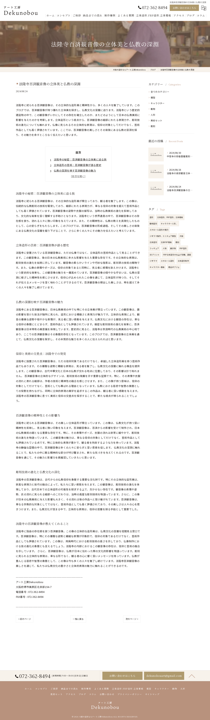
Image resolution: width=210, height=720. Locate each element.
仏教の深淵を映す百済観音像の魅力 (75, 170)
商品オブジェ (174, 267)
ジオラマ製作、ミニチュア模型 (163, 236)
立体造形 (153, 242)
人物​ (164, 248)
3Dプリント (154, 254)
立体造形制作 (183, 260)
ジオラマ (153, 260)
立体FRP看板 (166, 242)
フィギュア (154, 248)
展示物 (173, 248)
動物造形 (153, 223)
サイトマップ (152, 694)
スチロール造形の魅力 (159, 229)
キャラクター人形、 (169, 223)
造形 (151, 217)
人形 (153, 114)
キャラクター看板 (157, 267)
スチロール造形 (167, 260)
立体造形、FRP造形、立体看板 (170, 217)
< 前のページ (24, 618)
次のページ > (132, 618)
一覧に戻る (78, 618)
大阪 (181, 236)
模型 (153, 97)
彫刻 (153, 126)
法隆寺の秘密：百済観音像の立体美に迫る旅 (80, 159)
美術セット (156, 120)
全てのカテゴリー (160, 91)
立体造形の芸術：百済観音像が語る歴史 (77, 165)
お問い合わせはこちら (184, 7)
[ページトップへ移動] (192, 676)
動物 (153, 108)
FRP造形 (183, 248)
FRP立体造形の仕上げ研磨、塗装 (177, 254)
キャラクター (157, 103)
